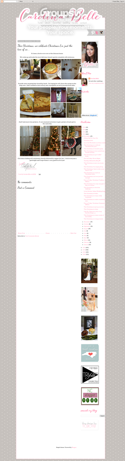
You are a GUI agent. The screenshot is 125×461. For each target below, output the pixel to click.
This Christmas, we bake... (91, 193)
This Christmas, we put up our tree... (94, 207)
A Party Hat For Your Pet (91, 138)
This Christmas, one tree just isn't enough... (93, 177)
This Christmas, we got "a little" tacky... (92, 155)
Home (47, 233)
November (87, 222)
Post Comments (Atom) (32, 236)
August (86, 228)
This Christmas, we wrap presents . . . (94, 219)
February (87, 242)
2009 (84, 254)
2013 (84, 134)
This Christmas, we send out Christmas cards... (92, 173)
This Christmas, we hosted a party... (94, 148)
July (85, 231)
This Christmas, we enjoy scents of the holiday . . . (94, 215)
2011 (84, 250)
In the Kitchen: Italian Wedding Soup (94, 191)
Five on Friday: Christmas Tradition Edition (94, 180)
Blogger (74, 447)
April (85, 237)
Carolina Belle (95, 78)
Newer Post (21, 233)
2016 (84, 127)
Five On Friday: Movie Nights (92, 158)
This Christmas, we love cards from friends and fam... (94, 151)
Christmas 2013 (88, 140)
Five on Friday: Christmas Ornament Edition (94, 203)
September (87, 226)
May (85, 235)
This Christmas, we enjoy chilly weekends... (93, 196)
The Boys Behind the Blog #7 (92, 160)
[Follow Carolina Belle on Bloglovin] (89, 116)
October (86, 224)
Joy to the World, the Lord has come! (94, 142)
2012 (84, 247)
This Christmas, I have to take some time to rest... (94, 169)
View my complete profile (96, 83)
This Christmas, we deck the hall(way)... (92, 188)
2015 (84, 129)
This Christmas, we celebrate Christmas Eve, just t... (92, 145)
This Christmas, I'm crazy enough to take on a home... (94, 184)
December (87, 136)
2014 (84, 132)
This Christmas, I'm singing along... (94, 166)
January (86, 244)
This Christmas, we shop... (91, 209)
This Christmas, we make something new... (94, 200)
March (86, 240)
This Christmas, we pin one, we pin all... (94, 163)
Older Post (73, 233)
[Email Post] (39, 174)
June (85, 233)
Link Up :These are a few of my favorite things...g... (93, 212)
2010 (84, 252)
